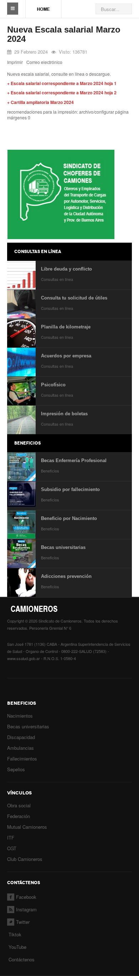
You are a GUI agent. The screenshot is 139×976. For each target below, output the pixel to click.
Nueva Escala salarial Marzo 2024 (63, 34)
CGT (11, 848)
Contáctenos (22, 959)
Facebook (26, 896)
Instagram (26, 909)
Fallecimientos (22, 758)
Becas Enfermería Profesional (74, 460)
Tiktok (15, 934)
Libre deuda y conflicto (66, 269)
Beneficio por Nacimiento (69, 518)
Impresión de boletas (64, 413)
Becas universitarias (63, 547)
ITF (10, 837)
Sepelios (16, 769)
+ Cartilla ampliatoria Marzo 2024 (40, 102)
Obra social (19, 805)
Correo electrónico (44, 62)
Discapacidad (21, 737)
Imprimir (15, 62)
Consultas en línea (57, 279)
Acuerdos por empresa (66, 355)
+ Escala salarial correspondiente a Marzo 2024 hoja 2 (62, 92)
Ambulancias (20, 747)
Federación (18, 816)
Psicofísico (53, 384)
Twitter (23, 921)
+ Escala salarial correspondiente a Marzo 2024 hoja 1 (62, 83)
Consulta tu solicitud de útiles (74, 298)
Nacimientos (20, 715)
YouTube (16, 946)
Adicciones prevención (66, 576)
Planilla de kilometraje (66, 327)
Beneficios (50, 471)
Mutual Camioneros (27, 826)
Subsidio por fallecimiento (70, 489)
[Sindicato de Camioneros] (43, 5)
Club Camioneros (24, 859)
